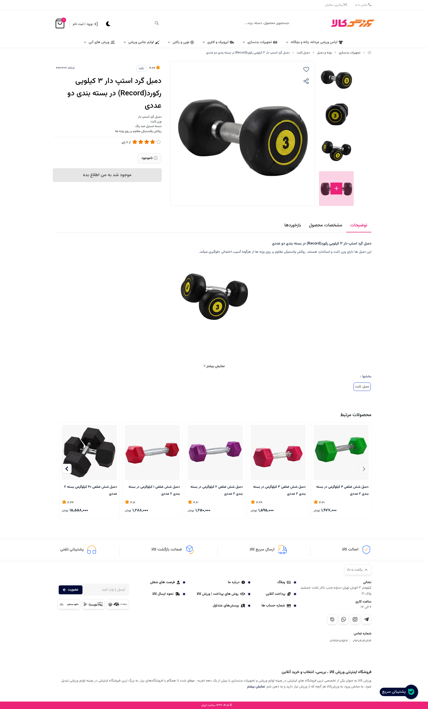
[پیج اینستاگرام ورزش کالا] (355, 619)
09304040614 (362, 641)
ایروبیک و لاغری (218, 42)
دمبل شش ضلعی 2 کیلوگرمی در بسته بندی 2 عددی (216, 490)
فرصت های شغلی (162, 582)
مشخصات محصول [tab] (325, 225)
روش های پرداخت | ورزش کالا (218, 594)
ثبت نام (78, 24)
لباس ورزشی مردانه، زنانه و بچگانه (314, 42)
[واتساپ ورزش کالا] (343, 619)
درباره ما (234, 582)
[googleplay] (93, 604)
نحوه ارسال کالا (162, 594)
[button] (67, 469)
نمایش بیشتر (215, 366)
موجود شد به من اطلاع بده (107, 175)
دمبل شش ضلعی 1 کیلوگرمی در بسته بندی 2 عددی (154, 490)
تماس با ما (361, 5)
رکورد (141, 68)
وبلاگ (281, 582)
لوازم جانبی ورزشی (141, 42)
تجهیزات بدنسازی (259, 42)
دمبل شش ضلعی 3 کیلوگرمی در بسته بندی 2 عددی (279, 490)
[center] (157, 23)
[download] (69, 604)
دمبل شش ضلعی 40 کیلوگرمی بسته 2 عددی (90, 490)
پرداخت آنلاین (275, 594)
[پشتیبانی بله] (332, 619)
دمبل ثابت (303, 52)
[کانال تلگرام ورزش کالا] (366, 619)
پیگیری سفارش (334, 5)
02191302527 (339, 641)
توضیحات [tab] (358, 225)
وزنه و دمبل (324, 52)
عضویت (73, 590)
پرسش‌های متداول (226, 605)
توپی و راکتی (181, 42)
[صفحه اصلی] (369, 52)
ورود (89, 24)
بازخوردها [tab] (292, 225)
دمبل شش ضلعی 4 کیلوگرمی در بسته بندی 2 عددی (342, 490)
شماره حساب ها (273, 605)
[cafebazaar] (118, 604)
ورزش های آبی (99, 42)
